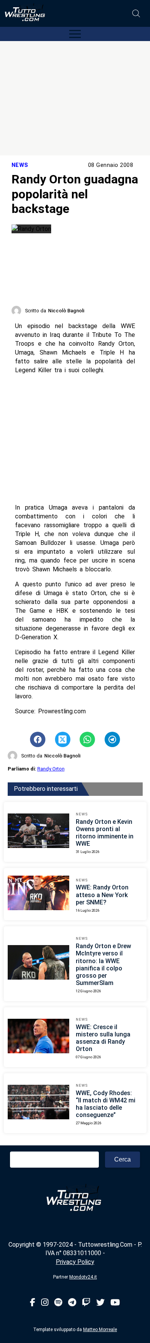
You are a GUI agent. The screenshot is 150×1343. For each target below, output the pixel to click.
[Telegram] (72, 1303)
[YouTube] (115, 1303)
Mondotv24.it (83, 1277)
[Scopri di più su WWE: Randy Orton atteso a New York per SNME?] (38, 894)
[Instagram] (44, 1303)
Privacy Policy (75, 1261)
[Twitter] (100, 1303)
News (20, 165)
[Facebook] (32, 1303)
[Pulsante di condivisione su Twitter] (62, 739)
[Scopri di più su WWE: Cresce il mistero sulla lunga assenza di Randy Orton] (38, 1037)
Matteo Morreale (100, 1329)
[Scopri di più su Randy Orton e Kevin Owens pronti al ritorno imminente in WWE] (38, 831)
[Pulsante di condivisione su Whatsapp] (87, 739)
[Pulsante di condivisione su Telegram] (112, 739)
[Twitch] (86, 1303)
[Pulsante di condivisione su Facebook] (37, 739)
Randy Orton (51, 769)
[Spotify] (58, 1303)
